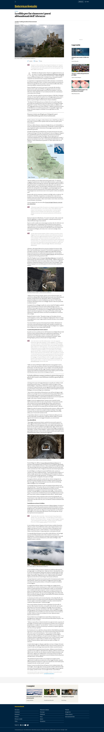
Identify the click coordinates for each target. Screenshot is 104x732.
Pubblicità (42, 714)
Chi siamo (17, 709)
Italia (16, 11)
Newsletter (42, 721)
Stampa (36, 61)
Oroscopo (42, 712)
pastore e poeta (43, 522)
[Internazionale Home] (20, 706)
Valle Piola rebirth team (50, 258)
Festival (16, 716)
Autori (41, 719)
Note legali (62, 729)
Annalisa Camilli (19, 21)
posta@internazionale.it (49, 673)
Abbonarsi (81, 1)
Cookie (66, 729)
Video (16, 721)
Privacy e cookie (18, 719)
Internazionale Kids (69, 716)
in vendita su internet (49, 254)
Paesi (41, 716)
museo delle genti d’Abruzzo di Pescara (50, 463)
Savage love (68, 712)
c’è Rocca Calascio (53, 505)
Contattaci (17, 712)
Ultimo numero (69, 714)
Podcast (67, 709)
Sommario (17, 714)
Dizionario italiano (44, 709)
